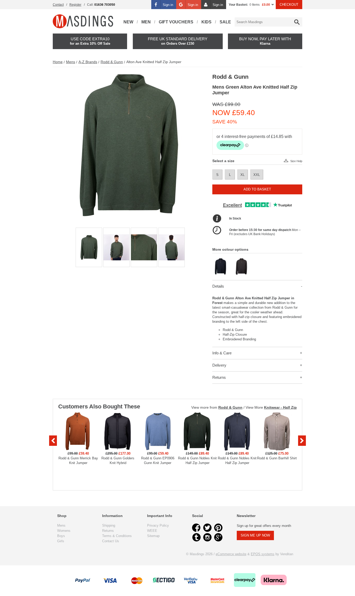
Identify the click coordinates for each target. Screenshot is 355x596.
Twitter (207, 528)
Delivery (219, 365)
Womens (63, 531)
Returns (219, 377)
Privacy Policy (158, 525)
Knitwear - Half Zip (280, 407)
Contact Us (110, 541)
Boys (61, 536)
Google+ (218, 537)
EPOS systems (262, 554)
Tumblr (196, 537)
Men (146, 22)
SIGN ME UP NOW (255, 535)
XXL (256, 175)
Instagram (207, 537)
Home (58, 62)
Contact (58, 4)
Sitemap (153, 536)
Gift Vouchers (176, 22)
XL (242, 175)
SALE (225, 22)
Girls (60, 541)
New (128, 22)
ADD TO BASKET (257, 189)
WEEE (152, 531)
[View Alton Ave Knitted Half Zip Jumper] (220, 260)
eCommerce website (231, 554)
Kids (206, 22)
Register (75, 4)
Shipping (108, 525)
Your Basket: (238, 4)
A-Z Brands (87, 62)
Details (218, 286)
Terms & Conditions (117, 536)
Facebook (196, 528)
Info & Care (222, 353)
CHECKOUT (289, 4)
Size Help (296, 161)
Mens (70, 62)
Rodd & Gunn (112, 62)
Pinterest (218, 528)
